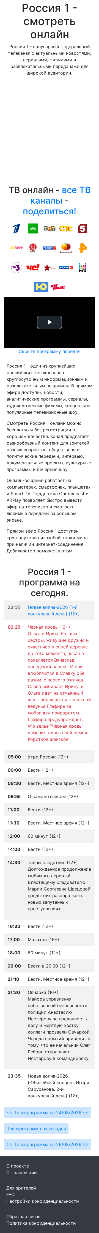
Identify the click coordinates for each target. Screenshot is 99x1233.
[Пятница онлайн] (58, 286)
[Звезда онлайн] (49, 267)
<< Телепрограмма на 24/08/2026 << (48, 1112)
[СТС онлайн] (66, 228)
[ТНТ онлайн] (49, 228)
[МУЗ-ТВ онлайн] (82, 267)
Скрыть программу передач (49, 351)
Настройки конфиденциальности (42, 1201)
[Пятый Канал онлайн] (82, 228)
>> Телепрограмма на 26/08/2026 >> (48, 1144)
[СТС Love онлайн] (16, 247)
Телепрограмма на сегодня (36, 1128)
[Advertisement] (49, 134)
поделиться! (49, 211)
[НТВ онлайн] (33, 228)
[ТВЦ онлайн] (33, 247)
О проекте (17, 1166)
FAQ (10, 1194)
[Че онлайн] (33, 267)
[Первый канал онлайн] (16, 228)
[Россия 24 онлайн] (66, 267)
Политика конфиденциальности (41, 1223)
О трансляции (21, 1172)
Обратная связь (23, 1216)
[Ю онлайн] (41, 286)
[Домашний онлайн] (66, 247)
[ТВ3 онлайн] (16, 267)
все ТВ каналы (60, 195)
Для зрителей (21, 1188)
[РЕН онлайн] (82, 247)
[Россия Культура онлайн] (49, 247)
